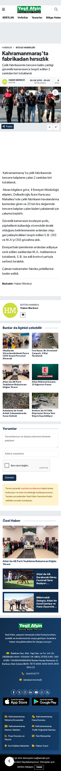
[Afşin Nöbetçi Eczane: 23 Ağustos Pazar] (45, 372)
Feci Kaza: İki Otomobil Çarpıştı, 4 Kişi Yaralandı (44, 353)
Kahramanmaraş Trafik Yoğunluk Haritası (44, 728)
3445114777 (32, 674)
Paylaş (9, 126)
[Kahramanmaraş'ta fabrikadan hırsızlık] (30, 105)
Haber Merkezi (29, 308)
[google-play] (45, 702)
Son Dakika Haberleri (18, 746)
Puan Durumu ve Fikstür (15, 738)
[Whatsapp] (41, 692)
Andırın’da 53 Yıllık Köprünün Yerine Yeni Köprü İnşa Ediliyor (43, 413)
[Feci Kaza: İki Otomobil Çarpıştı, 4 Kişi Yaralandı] (45, 340)
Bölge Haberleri (25, 48)
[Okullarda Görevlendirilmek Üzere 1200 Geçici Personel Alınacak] (16, 340)
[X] (19, 692)
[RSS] (47, 692)
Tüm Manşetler (43, 736)
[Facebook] (13, 692)
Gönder (9, 477)
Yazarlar (37, 17)
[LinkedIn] (30, 692)
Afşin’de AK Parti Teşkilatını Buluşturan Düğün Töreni (15, 384)
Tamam (39, 767)
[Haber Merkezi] (10, 310)
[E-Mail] (22, 315)
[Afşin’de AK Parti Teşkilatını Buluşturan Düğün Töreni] (16, 372)
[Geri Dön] (9, 761)
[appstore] (16, 702)
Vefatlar (23, 17)
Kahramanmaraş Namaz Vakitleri (15, 728)
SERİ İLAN (8, 17)
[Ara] (56, 10)
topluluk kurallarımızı (31, 488)
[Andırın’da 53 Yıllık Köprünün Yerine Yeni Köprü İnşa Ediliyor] (45, 400)
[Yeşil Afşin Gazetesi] (29, 9)
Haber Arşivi (42, 746)
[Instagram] (25, 692)
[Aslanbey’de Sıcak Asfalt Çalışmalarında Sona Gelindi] (16, 400)
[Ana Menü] (3, 9)
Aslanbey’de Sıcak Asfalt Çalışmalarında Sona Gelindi (14, 413)
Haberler (7, 48)
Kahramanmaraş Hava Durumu (42, 718)
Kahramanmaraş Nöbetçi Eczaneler (15, 718)
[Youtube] (36, 692)
